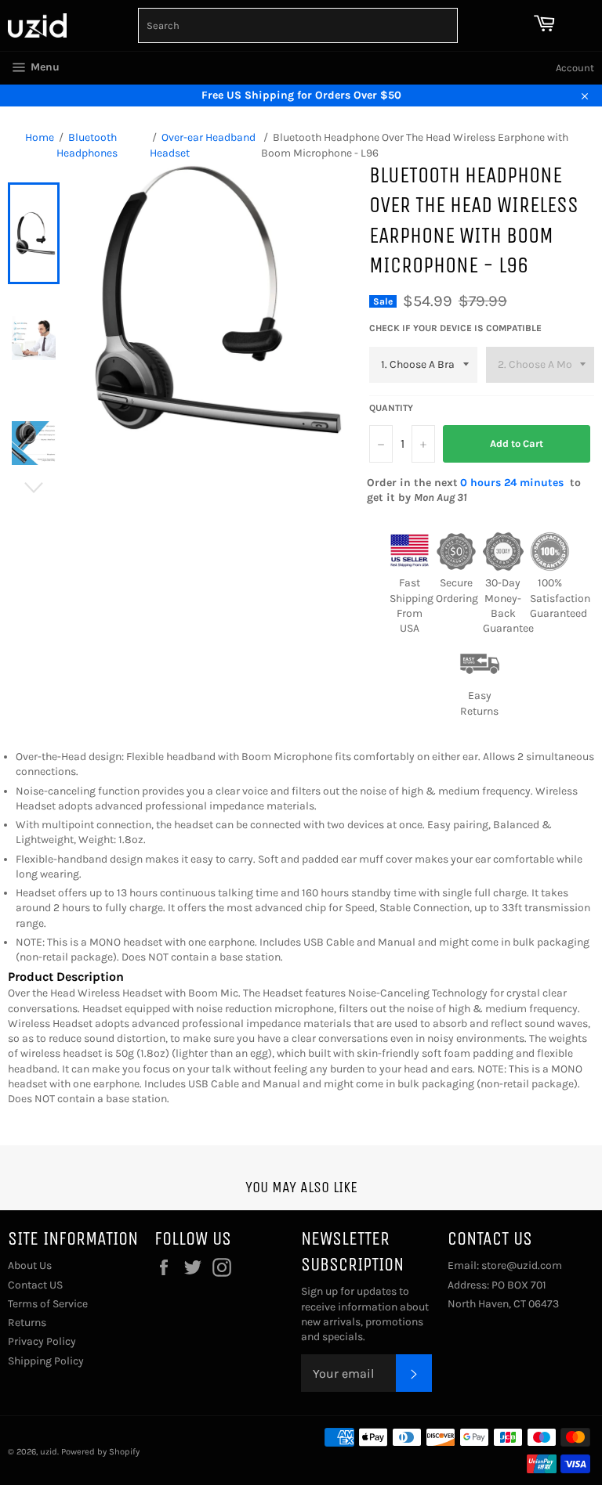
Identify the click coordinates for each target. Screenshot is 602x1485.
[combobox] (298, 25)
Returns (27, 1322)
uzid (48, 1452)
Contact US (35, 1285)
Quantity (391, 407)
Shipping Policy (46, 1361)
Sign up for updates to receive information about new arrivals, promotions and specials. (365, 1314)
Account (575, 68)
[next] (34, 487)
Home (39, 137)
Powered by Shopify (100, 1452)
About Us (30, 1265)
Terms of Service (48, 1303)
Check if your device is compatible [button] (455, 328)
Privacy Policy (42, 1341)
